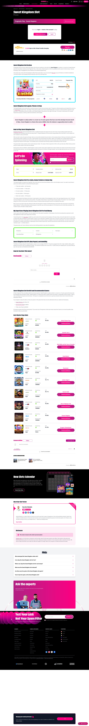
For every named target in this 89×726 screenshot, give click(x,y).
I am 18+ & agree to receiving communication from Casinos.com (59, 162)
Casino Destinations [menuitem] (43, 3)
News (46, 641)
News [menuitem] (51, 3)
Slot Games (32, 631)
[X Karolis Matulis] (33, 513)
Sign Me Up (70, 159)
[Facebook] (54, 652)
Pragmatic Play (32, 647)
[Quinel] (51, 99)
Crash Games (32, 643)
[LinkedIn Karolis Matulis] (26, 513)
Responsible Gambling (49, 637)
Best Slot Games (22, 8)
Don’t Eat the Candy (20, 304)
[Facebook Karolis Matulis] (31, 513)
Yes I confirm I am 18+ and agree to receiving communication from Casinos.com (56, 620)
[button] (40, 265)
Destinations (47, 643)
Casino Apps (16, 641)
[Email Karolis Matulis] (23, 513)
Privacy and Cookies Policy (48, 658)
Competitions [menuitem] (61, 3)
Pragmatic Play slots (18, 131)
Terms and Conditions (39, 658)
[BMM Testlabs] (63, 99)
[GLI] (57, 99)
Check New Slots (19, 490)
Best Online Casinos (17, 631)
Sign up (46, 263)
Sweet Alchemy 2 (19, 302)
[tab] (17, 449)
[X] (52, 652)
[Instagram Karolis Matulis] (28, 513)
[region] (44, 271)
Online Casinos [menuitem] (26, 3)
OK (65, 718)
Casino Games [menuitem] (34, 3)
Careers (46, 635)
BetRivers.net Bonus (19, 51)
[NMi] (70, 99)
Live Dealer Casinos (17, 639)
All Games (31, 635)
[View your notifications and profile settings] (74, 279)
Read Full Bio (19, 522)
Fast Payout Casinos (17, 645)
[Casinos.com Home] (44, 1)
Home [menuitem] (20, 3)
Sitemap (46, 647)
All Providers (32, 645)
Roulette (31, 639)
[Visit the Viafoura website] (72, 286)
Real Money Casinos (17, 633)
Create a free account (40, 34)
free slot (53, 72)
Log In (52, 34)
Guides (46, 639)
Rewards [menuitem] (67, 3)
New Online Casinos (17, 635)
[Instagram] (49, 652)
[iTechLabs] (44, 99)
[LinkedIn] (46, 652)
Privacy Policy (19, 721)
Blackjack (31, 637)
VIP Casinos (16, 637)
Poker (31, 641)
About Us (46, 631)
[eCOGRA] (38, 99)
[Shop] (72, 1)
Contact (46, 633)
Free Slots (31, 633)
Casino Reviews (17, 647)
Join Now (68, 616)
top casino (26, 217)
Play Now (67, 47)
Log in (43, 263)
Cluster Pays (17, 109)
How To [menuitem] (55, 3)
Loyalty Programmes (17, 643)
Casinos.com (16, 8)
